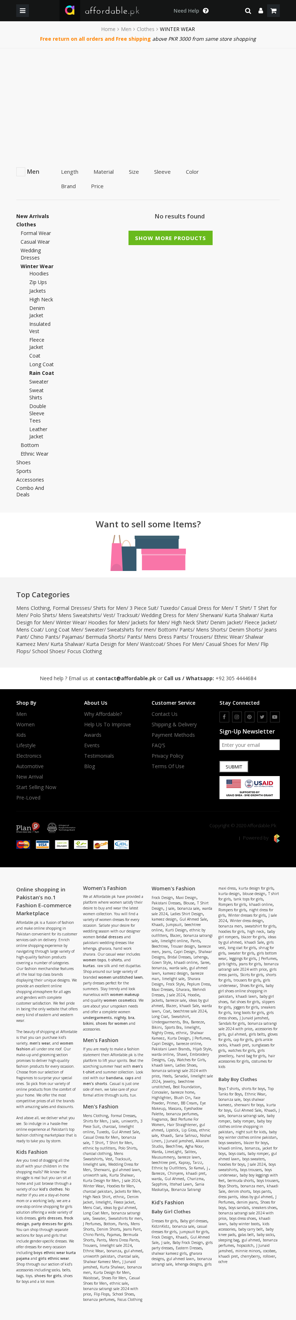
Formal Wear (36, 233)
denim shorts (239, 1191)
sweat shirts (36, 394)
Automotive (30, 766)
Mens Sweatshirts (79, 615)
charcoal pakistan (97, 1191)
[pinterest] (249, 717)
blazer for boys (256, 1142)
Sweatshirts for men (130, 629)
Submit (234, 766)
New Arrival (29, 776)
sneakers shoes (264, 1207)
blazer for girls (253, 936)
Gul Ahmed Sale (125, 1131)
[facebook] (224, 717)
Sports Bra (173, 1027)
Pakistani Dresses (166, 902)
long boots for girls (249, 1012)
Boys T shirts (228, 1088)
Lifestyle (26, 745)
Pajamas (72, 636)
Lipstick (172, 1130)
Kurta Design (178, 1038)
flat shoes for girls (244, 1001)
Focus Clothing (84, 651)
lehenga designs (188, 1264)
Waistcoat (152, 644)
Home (108, 29)
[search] (248, 10)
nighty (120, 1017)
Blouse (188, 902)
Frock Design (162, 897)
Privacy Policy (167, 755)
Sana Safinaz (186, 1135)
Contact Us (165, 714)
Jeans (166, 951)
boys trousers (251, 1169)
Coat (166, 1011)
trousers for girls (247, 980)
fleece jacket (36, 343)
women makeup (124, 994)
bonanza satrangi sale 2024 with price (248, 966)
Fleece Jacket (259, 622)
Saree (204, 962)
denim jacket (37, 312)
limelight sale (94, 1164)
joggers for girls (246, 1007)
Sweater (94, 629)
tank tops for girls (248, 899)
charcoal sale (128, 1256)
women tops (94, 959)
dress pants (227, 1196)
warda (157, 1178)
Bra (185, 1021)
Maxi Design (186, 897)
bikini (88, 1023)
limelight (103, 1202)
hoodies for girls (231, 931)
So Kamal (196, 1167)
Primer (172, 1103)
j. (208, 1167)
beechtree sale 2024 (189, 1011)
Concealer (160, 1092)
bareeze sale (176, 1000)
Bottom (30, 445)
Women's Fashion (173, 888)
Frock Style (175, 984)
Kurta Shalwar (241, 615)
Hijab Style (202, 1048)
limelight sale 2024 (116, 1245)
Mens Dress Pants (165, 636)
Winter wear (37, 266)
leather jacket (38, 433)
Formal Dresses (71, 607)
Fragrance (159, 1119)
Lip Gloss (189, 1130)
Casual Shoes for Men (231, 644)
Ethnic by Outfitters (169, 1167)
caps (129, 1077)
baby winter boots (245, 1223)
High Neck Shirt (189, 622)
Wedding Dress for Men (169, 615)
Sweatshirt (180, 1016)
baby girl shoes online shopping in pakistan (246, 991)
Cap (170, 1059)
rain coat (41, 372)
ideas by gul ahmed (120, 1207)
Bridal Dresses (179, 957)
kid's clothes (51, 1189)
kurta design (229, 893)
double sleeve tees (37, 413)
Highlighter (161, 1097)
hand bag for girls (250, 1055)
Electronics (29, 755)
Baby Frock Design (188, 1242)
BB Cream (189, 1103)
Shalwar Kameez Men (101, 1261)
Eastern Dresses (189, 1247)
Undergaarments (166, 1021)
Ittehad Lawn (181, 1184)
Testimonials (99, 755)
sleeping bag (228, 1240)
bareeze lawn (189, 1157)
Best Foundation (186, 1086)
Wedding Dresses (31, 254)
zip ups (38, 282)
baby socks (265, 1234)
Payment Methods (173, 734)
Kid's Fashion (168, 1202)
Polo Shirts (42, 615)
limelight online (174, 940)
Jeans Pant (132, 1229)
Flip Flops (101, 1294)
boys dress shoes (242, 1218)
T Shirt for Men (119, 1142)
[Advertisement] (148, 102)
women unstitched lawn (120, 977)
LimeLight (173, 1151)
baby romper (243, 1121)
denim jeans (247, 1202)
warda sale (178, 967)
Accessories (30, 480)
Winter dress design (246, 920)
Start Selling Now (36, 787)
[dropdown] (260, 10)
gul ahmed (133, 1250)
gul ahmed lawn (126, 1169)
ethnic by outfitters (99, 1148)
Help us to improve (107, 724)
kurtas (89, 965)
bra (131, 1017)
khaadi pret (195, 1173)
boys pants (262, 1191)
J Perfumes (92, 1223)
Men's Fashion (100, 1106)
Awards (92, 734)
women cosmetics (120, 1000)
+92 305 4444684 (236, 678)
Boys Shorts (228, 1185)
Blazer (175, 935)
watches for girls (241, 1050)
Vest (108, 615)
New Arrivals (32, 216)
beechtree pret (164, 1162)
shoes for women (112, 1023)
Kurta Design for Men (111, 644)
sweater (38, 381)
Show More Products (170, 238)
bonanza (113, 1250)
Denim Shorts (245, 629)
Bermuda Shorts (105, 636)
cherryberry (250, 1256)
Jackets (157, 1000)
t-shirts (115, 959)
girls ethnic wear (53, 1258)
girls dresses (50, 1218)
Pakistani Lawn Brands (171, 1048)
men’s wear (40, 1043)
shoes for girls (47, 1275)
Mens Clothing (33, 607)
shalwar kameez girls (169, 1253)
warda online (163, 1054)
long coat (41, 364)
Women (25, 724)
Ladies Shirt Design (186, 913)
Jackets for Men (149, 622)
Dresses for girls (164, 1220)
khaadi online (185, 962)
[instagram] (237, 717)
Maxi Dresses (162, 989)
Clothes (145, 29)
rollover (269, 1256)
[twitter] (262, 717)
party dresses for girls (51, 1223)
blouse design (254, 893)
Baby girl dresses (193, 1220)
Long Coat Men (63, 629)
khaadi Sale (189, 1005)
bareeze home (182, 1092)
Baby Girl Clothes (171, 1211)
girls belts (257, 1034)
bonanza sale (188, 908)
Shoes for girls (251, 985)
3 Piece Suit (143, 607)
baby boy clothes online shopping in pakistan (245, 1126)
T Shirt (242, 607)
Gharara (183, 989)
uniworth (129, 1121)
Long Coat (160, 1016)
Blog (89, 766)
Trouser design (183, 946)
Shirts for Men (109, 607)
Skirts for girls (251, 974)
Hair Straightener (182, 1124)
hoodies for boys (231, 1164)
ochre (222, 1261)
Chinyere (175, 1173)
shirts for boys (253, 1088)
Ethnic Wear (34, 453)
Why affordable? (103, 714)
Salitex (190, 1151)
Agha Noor (194, 1146)
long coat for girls (242, 947)
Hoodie (193, 994)
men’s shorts (95, 1083)
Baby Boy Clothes (237, 1079)
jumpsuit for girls (193, 1231)
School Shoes (48, 651)
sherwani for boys (249, 1104)
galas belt (246, 1234)
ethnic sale (119, 1283)
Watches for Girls (191, 1059)
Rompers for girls (232, 904)
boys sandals (238, 1207)
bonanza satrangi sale (245, 1115)
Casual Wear (35, 241)
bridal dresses (109, 936)
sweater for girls (241, 953)
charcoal (109, 1126)
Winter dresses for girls (247, 915)
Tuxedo (169, 607)
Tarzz (197, 1162)
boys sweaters (229, 1142)
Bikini (157, 1027)
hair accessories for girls (246, 1058)
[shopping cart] (273, 10)
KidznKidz (160, 1226)
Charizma (195, 1178)
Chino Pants (44, 636)
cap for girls (243, 1039)
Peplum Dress (198, 984)
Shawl (182, 1054)
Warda (157, 1151)
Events (92, 745)
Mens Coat (29, 629)
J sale (114, 1121)
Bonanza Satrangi (186, 1189)
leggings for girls (242, 958)
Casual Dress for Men (206, 607)
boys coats (236, 1153)
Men (126, 29)
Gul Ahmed (174, 1178)
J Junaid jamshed (178, 1140)
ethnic (118, 1196)
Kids (21, 734)
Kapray (184, 1162)
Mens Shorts (211, 629)
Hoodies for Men (108, 622)
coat (34, 355)
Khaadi (157, 924)
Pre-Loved (28, 797)
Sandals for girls (231, 1023)
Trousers (200, 636)
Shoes (23, 462)
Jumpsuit (174, 924)
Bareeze (197, 1021)
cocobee (269, 1250)
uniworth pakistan (99, 1256)
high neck (41, 299)
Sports (23, 471)
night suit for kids (251, 1131)
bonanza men (230, 926)
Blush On (182, 1097)
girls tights (227, 963)
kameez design (164, 919)
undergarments (97, 1017)
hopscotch (245, 1245)
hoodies (39, 273)
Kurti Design (176, 930)
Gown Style (161, 962)
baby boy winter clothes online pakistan (247, 1134)
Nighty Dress (162, 1032)
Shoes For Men (185, 644)
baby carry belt (250, 1229)
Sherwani (210, 615)
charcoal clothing (97, 1153)
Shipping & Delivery (174, 724)
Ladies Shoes (185, 1065)
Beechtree (160, 946)
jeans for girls (250, 963)
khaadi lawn (162, 1065)
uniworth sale (94, 1175)
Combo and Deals (30, 491)
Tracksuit (127, 615)
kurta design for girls (256, 888)
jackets (37, 290)
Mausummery (163, 1157)
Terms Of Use (168, 766)
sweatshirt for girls (260, 926)
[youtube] (275, 717)
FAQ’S (158, 745)
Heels (166, 1075)
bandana (114, 1077)
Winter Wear (70, 622)
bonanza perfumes (98, 1299)
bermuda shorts (240, 1180)
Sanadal (181, 1075)
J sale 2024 (131, 1180)
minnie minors (247, 1250)
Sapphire (159, 1184)
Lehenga (200, 957)
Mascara (174, 1108)
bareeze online (188, 1043)
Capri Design (184, 951)
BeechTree (174, 1146)
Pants (186, 629)
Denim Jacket (225, 622)
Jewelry (169, 1081)
